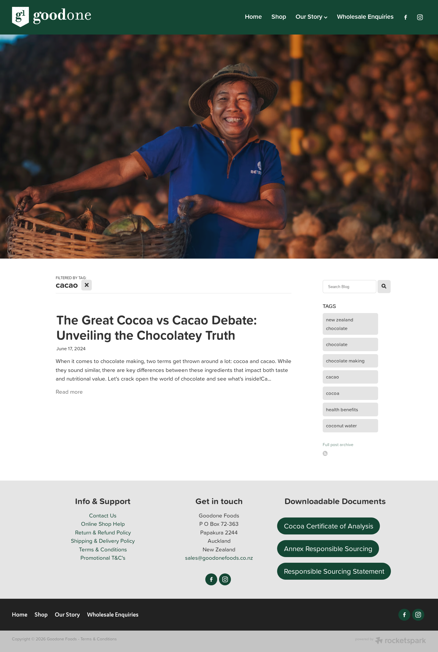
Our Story (310, 16)
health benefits (342, 409)
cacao (332, 376)
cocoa (332, 393)
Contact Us (103, 515)
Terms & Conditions (103, 549)
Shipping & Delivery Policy (103, 541)
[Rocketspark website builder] (390, 641)
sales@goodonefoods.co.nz (219, 558)
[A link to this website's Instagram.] (420, 17)
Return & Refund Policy (103, 532)
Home (253, 16)
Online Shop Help (103, 524)
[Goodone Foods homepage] (53, 17)
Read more (69, 391)
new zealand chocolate (339, 324)
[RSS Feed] (325, 453)
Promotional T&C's (102, 558)
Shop (278, 16)
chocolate (336, 344)
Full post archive (338, 445)
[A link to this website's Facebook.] (405, 17)
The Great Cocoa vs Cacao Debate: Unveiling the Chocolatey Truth (156, 327)
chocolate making (345, 360)
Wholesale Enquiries (365, 16)
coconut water (341, 425)
